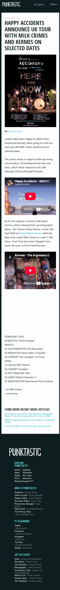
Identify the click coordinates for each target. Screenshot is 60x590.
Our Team (27, 475)
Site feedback (29, 581)
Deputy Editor (28, 498)
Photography (28, 567)
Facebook (23, 532)
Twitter (21, 526)
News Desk (29, 509)
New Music (26, 562)
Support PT (28, 481)
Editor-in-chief (29, 495)
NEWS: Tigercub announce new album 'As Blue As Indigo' (30, 421)
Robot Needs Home (30, 233)
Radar (17, 475)
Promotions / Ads (28, 571)
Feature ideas (28, 578)
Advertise (27, 478)
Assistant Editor (28, 501)
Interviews (27, 472)
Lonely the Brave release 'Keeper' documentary (28, 426)
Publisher (26, 492)
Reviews (18, 481)
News (17, 472)
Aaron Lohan (15, 131)
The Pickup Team (23, 511)
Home (17, 470)
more (54, 4)
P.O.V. (17, 478)
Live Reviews (28, 564)
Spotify (23, 548)
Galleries (27, 470)
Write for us (27, 575)
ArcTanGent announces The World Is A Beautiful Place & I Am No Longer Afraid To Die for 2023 (28, 415)
